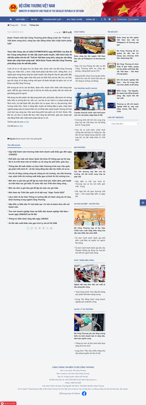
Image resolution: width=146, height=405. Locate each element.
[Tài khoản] (109, 19)
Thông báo (34, 25)
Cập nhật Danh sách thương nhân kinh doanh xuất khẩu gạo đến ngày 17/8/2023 (40, 153)
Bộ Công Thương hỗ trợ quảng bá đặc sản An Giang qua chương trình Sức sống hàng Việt (128, 54)
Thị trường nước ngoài (85, 88)
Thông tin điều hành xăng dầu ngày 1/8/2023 (28, 219)
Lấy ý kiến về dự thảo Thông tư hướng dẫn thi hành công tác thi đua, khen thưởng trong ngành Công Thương (40, 198)
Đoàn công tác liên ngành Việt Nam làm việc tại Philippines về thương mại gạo (89, 58)
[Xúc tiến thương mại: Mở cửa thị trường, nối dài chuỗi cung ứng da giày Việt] (89, 160)
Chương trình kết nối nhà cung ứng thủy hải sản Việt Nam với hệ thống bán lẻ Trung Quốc (90, 122)
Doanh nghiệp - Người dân (86, 204)
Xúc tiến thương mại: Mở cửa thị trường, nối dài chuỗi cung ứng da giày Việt (89, 174)
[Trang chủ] (46, 8)
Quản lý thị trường (83, 309)
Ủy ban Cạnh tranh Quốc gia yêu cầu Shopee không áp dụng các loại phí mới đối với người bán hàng (90, 250)
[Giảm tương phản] (71, 32)
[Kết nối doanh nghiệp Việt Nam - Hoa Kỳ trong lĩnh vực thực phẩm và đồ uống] (112, 81)
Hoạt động (79, 32)
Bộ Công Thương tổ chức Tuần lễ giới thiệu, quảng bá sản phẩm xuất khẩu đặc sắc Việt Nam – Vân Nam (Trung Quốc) (128, 69)
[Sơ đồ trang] (143, 202)
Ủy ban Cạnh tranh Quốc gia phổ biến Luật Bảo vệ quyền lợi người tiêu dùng (90, 240)
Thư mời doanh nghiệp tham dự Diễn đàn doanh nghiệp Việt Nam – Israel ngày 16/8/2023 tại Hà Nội (39, 212)
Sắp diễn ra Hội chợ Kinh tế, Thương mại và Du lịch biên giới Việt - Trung (90, 183)
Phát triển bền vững (84, 260)
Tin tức (24, 25)
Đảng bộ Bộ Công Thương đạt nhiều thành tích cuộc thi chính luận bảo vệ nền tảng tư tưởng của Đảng (90, 78)
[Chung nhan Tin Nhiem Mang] (70, 393)
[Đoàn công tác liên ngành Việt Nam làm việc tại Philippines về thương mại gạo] (89, 45)
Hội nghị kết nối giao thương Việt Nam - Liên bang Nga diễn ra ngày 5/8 (90, 193)
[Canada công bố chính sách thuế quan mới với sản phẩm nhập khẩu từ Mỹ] (89, 101)
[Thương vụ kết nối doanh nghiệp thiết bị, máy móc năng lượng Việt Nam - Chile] (112, 105)
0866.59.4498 (76, 383)
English (135, 19)
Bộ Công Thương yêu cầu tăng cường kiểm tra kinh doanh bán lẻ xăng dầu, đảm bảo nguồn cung (89, 335)
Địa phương (79, 147)
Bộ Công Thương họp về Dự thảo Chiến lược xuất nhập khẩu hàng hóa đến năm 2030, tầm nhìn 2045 (89, 230)
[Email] (66, 32)
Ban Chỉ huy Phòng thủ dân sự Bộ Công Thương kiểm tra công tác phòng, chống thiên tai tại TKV (90, 68)
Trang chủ (13, 25)
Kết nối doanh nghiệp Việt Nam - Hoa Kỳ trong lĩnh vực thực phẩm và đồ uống (128, 82)
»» (51, 228)
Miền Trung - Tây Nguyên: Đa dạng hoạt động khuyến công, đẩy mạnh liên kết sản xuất (128, 94)
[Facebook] (84, 393)
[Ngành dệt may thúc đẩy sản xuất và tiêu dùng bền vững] (89, 273)
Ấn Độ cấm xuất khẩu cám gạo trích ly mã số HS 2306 (33, 223)
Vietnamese (122, 19)
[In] (64, 32)
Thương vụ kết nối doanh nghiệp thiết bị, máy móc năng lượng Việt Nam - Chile (128, 107)
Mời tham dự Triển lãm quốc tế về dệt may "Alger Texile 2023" (37, 192)
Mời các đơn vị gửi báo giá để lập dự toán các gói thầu (33, 188)
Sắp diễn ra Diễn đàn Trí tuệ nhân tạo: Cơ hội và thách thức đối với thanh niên (39, 205)
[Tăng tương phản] (69, 32)
